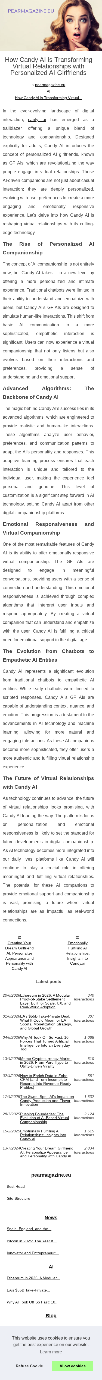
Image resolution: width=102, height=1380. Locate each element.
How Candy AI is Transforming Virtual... (48, 98)
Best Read (16, 1186)
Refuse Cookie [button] (29, 1366)
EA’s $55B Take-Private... (28, 1290)
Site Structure (18, 1198)
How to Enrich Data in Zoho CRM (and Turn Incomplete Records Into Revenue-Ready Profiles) (45, 1082)
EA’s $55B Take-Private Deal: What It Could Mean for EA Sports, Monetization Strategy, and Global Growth (46, 1022)
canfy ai (37, 119)
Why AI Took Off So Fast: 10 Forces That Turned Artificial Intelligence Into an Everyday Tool (45, 1043)
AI (48, 91)
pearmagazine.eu (50, 85)
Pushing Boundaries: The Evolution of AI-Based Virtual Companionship (44, 1118)
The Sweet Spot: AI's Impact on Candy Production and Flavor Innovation (47, 1100)
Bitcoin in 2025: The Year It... (32, 1241)
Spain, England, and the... (29, 1229)
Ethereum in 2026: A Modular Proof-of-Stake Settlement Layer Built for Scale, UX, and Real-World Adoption (45, 1001)
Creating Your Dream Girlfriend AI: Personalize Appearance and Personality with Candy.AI (19, 956)
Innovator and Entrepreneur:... (33, 1253)
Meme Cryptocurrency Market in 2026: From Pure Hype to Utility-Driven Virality (46, 1062)
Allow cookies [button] (73, 1366)
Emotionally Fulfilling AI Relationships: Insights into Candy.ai (78, 953)
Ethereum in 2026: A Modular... (33, 1278)
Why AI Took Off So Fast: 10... (32, 1302)
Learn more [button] (51, 1352)
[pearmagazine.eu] (51, 25)
